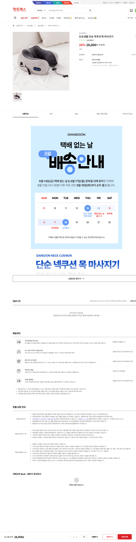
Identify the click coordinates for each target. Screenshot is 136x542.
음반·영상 (24, 18)
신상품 (51, 18)
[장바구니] (131, 10)
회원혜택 (117, 3)
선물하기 (95, 536)
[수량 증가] (77, 537)
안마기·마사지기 (53, 26)
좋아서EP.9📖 (80, 18)
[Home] (13, 25)
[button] (86, 40)
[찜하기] (84, 537)
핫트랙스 (40, 10)
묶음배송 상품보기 (113, 65)
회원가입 (105, 3)
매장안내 (131, 3)
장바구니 (110, 536)
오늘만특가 (35, 18)
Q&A (76, 113)
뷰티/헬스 (30, 26)
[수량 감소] (71, 537)
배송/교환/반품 (102, 113)
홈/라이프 (20, 26)
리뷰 (51, 113)
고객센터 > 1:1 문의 (84, 419)
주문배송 (125, 3)
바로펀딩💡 (68, 18)
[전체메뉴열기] (15, 17)
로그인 (111, 3)
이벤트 (58, 18)
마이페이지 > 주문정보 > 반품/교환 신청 (44, 419)
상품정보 (25, 113)
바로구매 (125, 536)
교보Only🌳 (92, 18)
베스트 (44, 18)
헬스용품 (40, 26)
